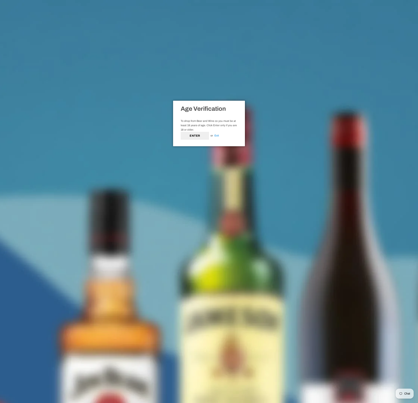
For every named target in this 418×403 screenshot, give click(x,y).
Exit (216, 135)
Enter (195, 135)
